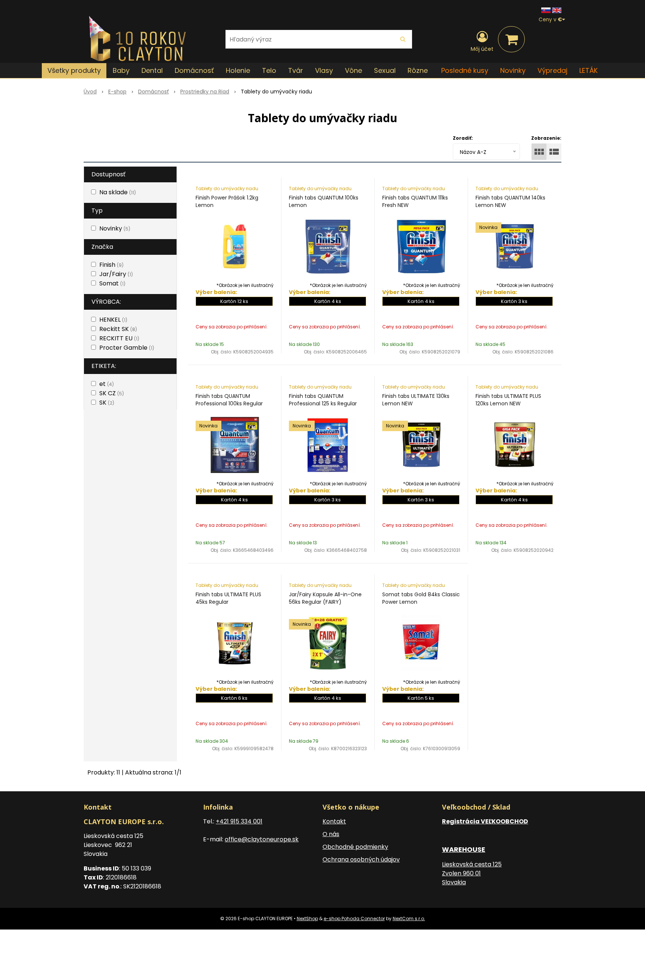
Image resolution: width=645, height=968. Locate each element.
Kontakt (334, 821)
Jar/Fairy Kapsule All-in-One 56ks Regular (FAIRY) (325, 598)
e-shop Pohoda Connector (354, 918)
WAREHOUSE (463, 849)
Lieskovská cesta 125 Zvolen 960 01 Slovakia (472, 873)
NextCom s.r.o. (409, 918)
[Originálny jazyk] (546, 10)
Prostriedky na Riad (204, 91)
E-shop (117, 91)
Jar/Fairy (116, 274)
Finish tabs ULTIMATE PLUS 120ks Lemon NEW (508, 399)
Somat (112, 283)
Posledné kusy (464, 70)
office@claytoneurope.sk (262, 839)
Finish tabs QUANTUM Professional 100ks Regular (229, 399)
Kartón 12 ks (234, 301)
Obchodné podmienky (355, 846)
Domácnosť (153, 91)
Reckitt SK (118, 329)
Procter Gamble (126, 347)
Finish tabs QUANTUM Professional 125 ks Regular (323, 399)
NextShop (307, 918)
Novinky (513, 70)
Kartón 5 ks (421, 698)
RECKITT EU (119, 338)
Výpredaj (552, 70)
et (106, 384)
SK (106, 402)
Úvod (90, 91)
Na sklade (117, 192)
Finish (111, 264)
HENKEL (113, 319)
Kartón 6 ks (234, 698)
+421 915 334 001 (239, 821)
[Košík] (511, 39)
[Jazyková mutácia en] (556, 10)
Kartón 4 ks (327, 301)
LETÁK (588, 70)
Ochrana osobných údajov (361, 859)
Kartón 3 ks (514, 301)
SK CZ (111, 393)
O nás (330, 834)
